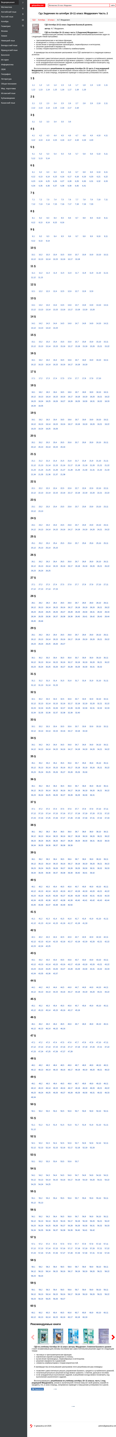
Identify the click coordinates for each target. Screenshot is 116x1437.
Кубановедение (8, 98)
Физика (4, 31)
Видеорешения (7, 2)
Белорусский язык (9, 45)
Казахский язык (8, 103)
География (6, 74)
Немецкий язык (8, 41)
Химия (4, 36)
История (5, 60)
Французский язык (9, 50)
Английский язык (8, 12)
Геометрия (5, 26)
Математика (6, 7)
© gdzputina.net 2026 (42, 1426)
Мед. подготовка (8, 88)
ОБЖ (3, 69)
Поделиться (39, 1389)
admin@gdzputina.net (107, 1426)
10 (23, 20)
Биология (5, 55)
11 (23, 26)
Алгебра (4, 21)
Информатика (7, 65)
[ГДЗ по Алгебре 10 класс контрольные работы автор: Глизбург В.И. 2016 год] (43, 1337)
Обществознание (8, 84)
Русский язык (7, 17)
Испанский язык (8, 93)
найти (113, 5)
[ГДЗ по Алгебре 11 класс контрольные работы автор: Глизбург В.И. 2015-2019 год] (88, 1337)
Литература (6, 79)
